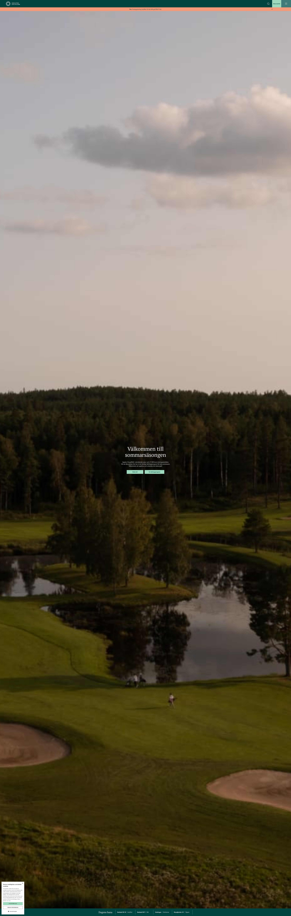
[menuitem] (276, 3)
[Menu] (286, 3)
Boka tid (135, 472)
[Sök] (268, 3)
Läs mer (9, 900)
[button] (13, 911)
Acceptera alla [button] (13, 903)
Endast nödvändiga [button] (13, 907)
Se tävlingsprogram (154, 472)
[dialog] (13, 898)
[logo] (13, 3)
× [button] (22, 883)
